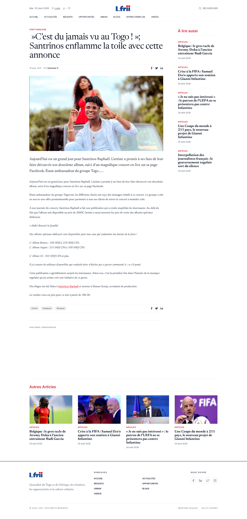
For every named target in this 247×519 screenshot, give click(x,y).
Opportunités (86, 17)
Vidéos (155, 17)
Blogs (116, 17)
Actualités (50, 17)
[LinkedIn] (200, 480)
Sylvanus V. (53, 68)
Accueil (33, 17)
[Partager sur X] (156, 68)
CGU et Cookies (209, 508)
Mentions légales (188, 508)
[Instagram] (215, 480)
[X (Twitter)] (207, 480)
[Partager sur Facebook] (151, 68)
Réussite (68, 17)
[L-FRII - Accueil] (123, 8)
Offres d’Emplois (135, 17)
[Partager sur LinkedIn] (161, 68)
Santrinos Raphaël (68, 286)
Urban (103, 17)
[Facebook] (193, 480)
